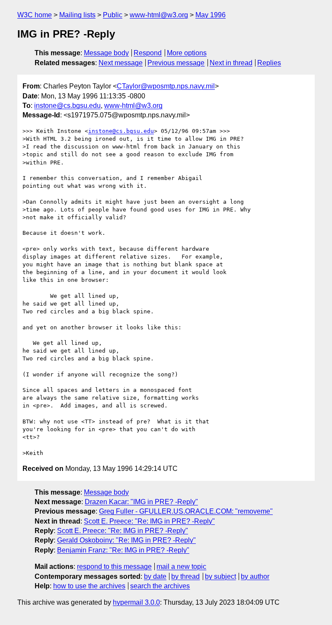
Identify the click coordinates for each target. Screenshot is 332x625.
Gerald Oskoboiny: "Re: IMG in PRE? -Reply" (126, 540)
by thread (185, 576)
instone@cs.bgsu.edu (67, 105)
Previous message (175, 62)
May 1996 (210, 15)
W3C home (34, 15)
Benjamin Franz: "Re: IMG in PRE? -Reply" (123, 550)
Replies (269, 62)
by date (155, 576)
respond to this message (114, 566)
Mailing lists (77, 15)
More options (187, 53)
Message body (106, 53)
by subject (220, 576)
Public (112, 15)
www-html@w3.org (159, 15)
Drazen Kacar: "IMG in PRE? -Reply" (141, 501)
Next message (121, 62)
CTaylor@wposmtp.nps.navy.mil (166, 86)
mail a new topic (181, 566)
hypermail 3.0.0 (136, 602)
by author (255, 576)
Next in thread (231, 62)
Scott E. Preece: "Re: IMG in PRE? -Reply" (149, 521)
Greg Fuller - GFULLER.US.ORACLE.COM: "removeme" (186, 511)
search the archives (160, 586)
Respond (148, 53)
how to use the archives (89, 586)
